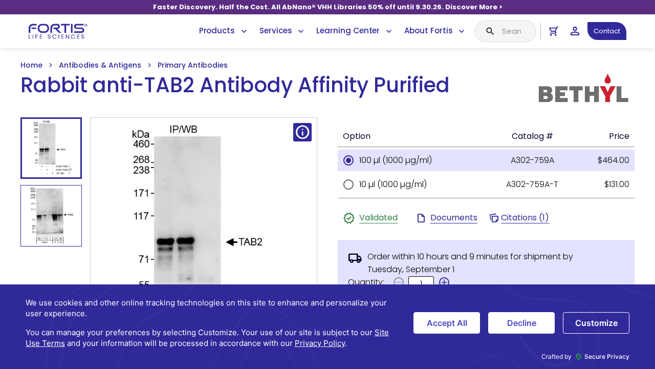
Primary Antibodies (193, 65)
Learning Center (348, 30)
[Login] (574, 31)
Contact (607, 31)
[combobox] (505, 31)
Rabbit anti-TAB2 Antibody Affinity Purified (235, 85)
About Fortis (428, 30)
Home (31, 65)
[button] (444, 282)
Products (217, 30)
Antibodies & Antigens (100, 65)
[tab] (51, 148)
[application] (327, 326)
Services (275, 30)
